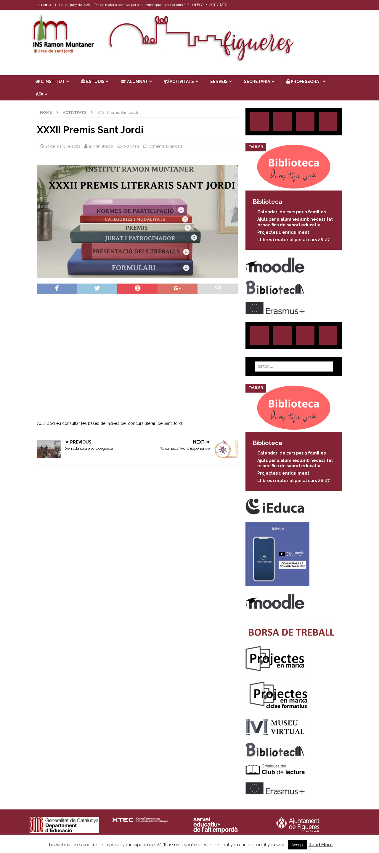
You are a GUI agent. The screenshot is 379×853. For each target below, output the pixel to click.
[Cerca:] (293, 366)
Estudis (95, 81)
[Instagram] (309, 5)
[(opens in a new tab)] (293, 187)
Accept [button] (297, 845)
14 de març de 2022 (62, 146)
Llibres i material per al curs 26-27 (293, 239)
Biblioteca (267, 201)
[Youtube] (344, 5)
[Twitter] (321, 5)
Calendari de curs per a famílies (291, 211)
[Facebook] (332, 5)
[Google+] (328, 121)
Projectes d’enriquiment (283, 232)
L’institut (52, 81)
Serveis (219, 81)
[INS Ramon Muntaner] (189, 60)
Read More (321, 844)
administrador (101, 146)
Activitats (131, 146)
